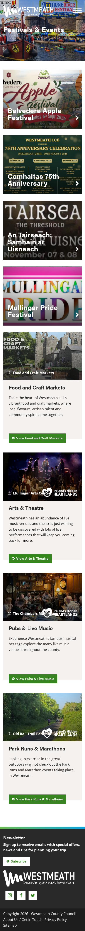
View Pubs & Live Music (35, 678)
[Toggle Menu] (77, 7)
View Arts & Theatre (32, 558)
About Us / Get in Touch (22, 919)
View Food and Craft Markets (39, 437)
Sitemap (10, 925)
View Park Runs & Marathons (39, 798)
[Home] (28, 11)
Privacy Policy (55, 919)
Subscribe (18, 861)
